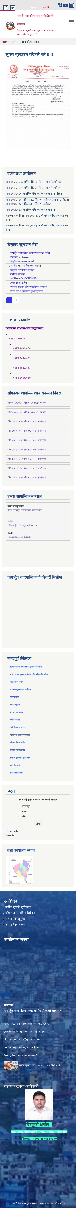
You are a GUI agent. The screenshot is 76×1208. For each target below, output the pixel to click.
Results (10, 835)
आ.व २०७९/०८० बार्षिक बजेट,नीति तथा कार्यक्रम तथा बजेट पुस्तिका (37, 199)
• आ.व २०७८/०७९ (22, 358)
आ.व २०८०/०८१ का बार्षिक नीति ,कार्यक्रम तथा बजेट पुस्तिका (34, 193)
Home (5, 41)
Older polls (12, 831)
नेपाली (46, 7)
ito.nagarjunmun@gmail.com (22, 1047)
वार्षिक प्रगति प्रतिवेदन (18, 907)
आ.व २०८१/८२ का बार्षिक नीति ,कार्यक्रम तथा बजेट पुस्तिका (33, 187)
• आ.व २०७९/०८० (22, 348)
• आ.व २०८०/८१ (17, 338)
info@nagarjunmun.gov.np (26, 1031)
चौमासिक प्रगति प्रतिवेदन (20, 913)
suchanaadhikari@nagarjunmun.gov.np (39, 1131)
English (35, 7)
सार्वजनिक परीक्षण (15, 924)
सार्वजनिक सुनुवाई (15, 919)
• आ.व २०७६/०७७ (22, 377)
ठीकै (24, 816)
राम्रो (24, 811)
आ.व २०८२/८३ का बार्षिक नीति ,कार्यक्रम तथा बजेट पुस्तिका (33, 181)
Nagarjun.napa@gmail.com (22, 1039)
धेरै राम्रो (26, 806)
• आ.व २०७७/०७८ (22, 368)
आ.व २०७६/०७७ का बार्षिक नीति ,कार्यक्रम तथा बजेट (30, 209)
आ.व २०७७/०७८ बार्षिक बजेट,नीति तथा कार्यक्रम (28, 203)
